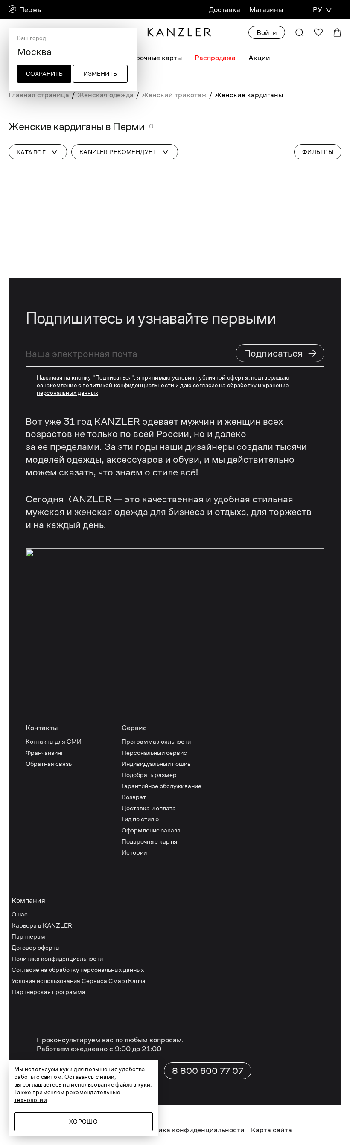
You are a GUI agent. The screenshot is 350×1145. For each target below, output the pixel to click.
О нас (20, 914)
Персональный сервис (154, 752)
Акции (259, 58)
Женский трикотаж (174, 95)
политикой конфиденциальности (128, 385)
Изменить (100, 73)
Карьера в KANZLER (42, 925)
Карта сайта (271, 1130)
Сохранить (44, 73)
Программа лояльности (156, 741)
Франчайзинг (45, 752)
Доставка (224, 10)
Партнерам (28, 936)
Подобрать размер (149, 774)
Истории (134, 852)
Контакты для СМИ (54, 741)
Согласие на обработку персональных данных (78, 969)
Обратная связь (49, 763)
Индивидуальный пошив (156, 763)
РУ (317, 10)
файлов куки (132, 1084)
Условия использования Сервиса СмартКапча (79, 980)
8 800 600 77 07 (207, 1071)
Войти (267, 33)
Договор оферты (36, 947)
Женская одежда (105, 95)
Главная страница (39, 95)
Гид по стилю (140, 819)
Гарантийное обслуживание (161, 785)
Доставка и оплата (149, 808)
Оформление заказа (151, 830)
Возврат (134, 796)
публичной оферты (221, 377)
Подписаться (280, 353)
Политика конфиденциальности (57, 958)
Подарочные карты (150, 58)
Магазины (266, 10)
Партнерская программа (48, 991)
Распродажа (215, 58)
